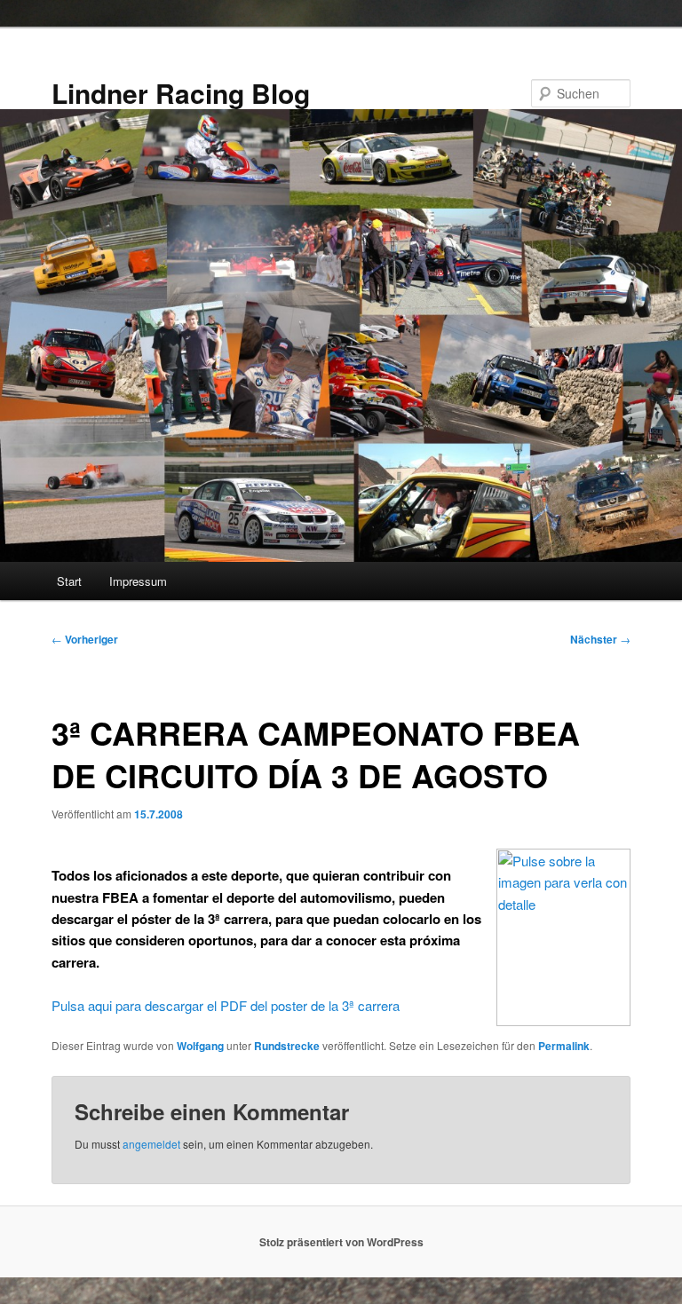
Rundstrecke (287, 1046)
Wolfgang (200, 1046)
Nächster (600, 639)
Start (69, 581)
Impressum (138, 581)
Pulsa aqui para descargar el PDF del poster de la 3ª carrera (226, 1005)
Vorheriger (85, 639)
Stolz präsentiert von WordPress (341, 1242)
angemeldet (151, 1143)
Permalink (564, 1046)
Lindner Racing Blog (181, 93)
